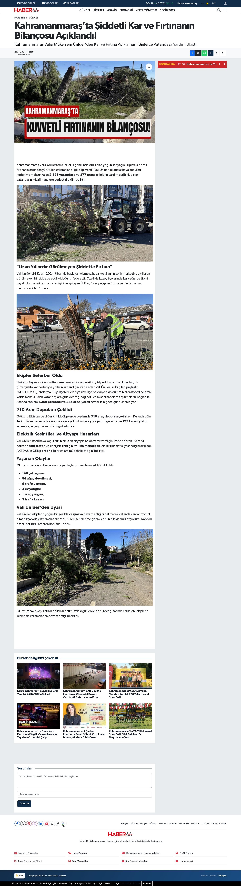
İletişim (144, 823)
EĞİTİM (153, 823)
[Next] (64, 823)
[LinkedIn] (40, 823)
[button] (220, 64)
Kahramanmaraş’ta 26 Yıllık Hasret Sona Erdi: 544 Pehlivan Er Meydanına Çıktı (130, 734)
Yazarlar (73, 3)
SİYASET (98, 10)
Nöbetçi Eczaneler (28, 853)
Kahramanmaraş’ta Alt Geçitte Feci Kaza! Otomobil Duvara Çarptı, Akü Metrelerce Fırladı (82, 694)
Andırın (223, 823)
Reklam (173, 823)
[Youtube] (46, 823)
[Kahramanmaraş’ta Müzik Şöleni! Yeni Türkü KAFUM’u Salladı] (38, 675)
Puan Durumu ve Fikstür (30, 861)
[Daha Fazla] (210, 53)
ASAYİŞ (112, 10)
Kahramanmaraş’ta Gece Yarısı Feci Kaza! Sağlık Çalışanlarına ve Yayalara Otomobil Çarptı (37, 734)
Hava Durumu (80, 853)
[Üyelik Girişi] (224, 3)
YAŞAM (205, 823)
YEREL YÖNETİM (146, 10)
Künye (124, 823)
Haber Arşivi (186, 861)
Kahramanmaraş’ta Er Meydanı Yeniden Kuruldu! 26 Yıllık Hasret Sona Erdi (129, 694)
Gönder (24, 803)
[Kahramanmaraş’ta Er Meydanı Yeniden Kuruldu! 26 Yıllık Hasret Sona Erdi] (130, 675)
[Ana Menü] (225, 10)
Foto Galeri (28, 3)
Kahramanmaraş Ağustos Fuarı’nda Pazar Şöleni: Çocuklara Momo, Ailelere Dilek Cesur (83, 734)
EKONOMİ (126, 10)
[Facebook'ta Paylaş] (192, 53)
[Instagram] (35, 823)
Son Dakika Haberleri (136, 861)
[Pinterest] (29, 823)
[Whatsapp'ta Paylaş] (204, 53)
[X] (23, 823)
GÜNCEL (85, 10)
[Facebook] (17, 823)
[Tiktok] (52, 823)
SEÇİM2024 (168, 10)
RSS (21, 875)
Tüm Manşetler (80, 861)
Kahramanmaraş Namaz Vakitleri (143, 853)
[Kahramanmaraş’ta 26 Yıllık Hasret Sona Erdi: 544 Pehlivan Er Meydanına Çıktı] (130, 715)
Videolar (51, 3)
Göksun (195, 823)
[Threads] (58, 823)
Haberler (19, 18)
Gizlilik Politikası (131, 883)
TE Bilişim (222, 875)
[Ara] (219, 10)
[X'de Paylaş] (198, 53)
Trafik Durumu (187, 853)
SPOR (214, 823)
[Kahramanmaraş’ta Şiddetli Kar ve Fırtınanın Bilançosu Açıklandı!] (84, 102)
